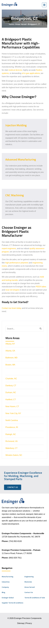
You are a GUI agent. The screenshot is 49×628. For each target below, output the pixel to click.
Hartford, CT (10, 399)
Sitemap (20, 623)
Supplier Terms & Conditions (12, 602)
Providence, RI (11, 427)
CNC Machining (14, 195)
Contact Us (12, 487)
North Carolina (11, 420)
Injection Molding (16, 125)
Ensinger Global (8, 597)
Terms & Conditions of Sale (34, 597)
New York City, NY (13, 413)
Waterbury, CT (11, 448)
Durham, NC (10, 392)
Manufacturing (7, 576)
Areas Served (20, 24)
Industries (6, 582)
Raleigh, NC (10, 434)
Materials (28, 582)
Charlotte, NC (11, 379)
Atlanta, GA (10, 351)
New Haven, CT (12, 406)
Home (11, 24)
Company (5, 587)
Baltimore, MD (11, 358)
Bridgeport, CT (12, 372)
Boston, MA (10, 365)
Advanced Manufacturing (20, 159)
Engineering (29, 576)
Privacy (29, 623)
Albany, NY (10, 344)
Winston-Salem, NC (13, 455)
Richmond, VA (11, 441)
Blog (3, 592)
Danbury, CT (10, 386)
